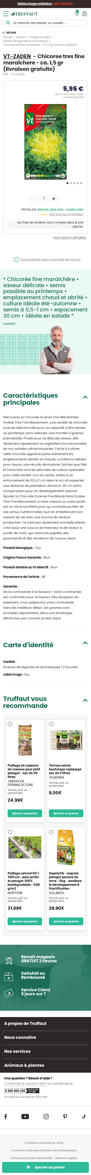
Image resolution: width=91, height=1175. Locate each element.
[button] (67, 183)
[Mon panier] (84, 13)
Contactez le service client (25, 1083)
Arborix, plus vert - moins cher (60, 209)
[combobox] (45, 23)
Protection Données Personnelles (31, 1158)
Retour (11, 33)
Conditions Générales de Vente (44, 1143)
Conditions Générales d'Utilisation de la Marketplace (44, 1150)
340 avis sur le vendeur (66, 214)
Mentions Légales (66, 1158)
